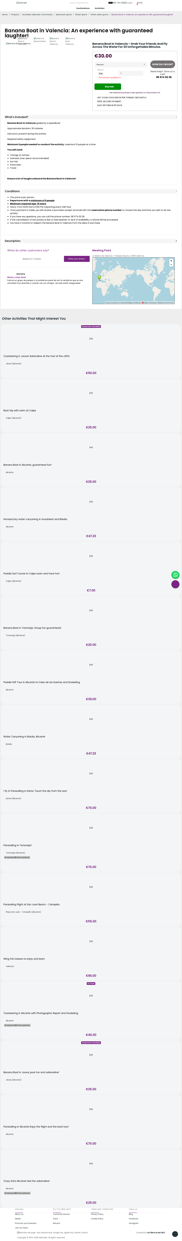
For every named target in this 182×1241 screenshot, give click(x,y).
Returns (56, 1223)
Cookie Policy (97, 1218)
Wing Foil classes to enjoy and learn (24, 958)
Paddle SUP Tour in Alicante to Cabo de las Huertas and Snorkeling (41, 682)
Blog (131, 1214)
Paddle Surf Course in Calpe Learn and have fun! (31, 573)
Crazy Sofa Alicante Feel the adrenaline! (26, 1181)
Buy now (109, 86)
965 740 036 (118, 2)
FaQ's (55, 1218)
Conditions (12, 191)
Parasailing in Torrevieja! (17, 845)
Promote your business (25, 1223)
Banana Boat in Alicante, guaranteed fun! (27, 464)
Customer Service (61, 1214)
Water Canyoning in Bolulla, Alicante (24, 736)
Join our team (21, 1227)
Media (18, 1218)
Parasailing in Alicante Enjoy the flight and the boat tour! (36, 1126)
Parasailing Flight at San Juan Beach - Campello (31, 904)
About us (19, 1214)
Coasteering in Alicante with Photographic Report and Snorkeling (40, 1013)
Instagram (134, 1223)
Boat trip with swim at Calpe (19, 410)
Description (12, 241)
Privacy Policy (97, 1214)
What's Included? (16, 117)
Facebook (133, 1218)
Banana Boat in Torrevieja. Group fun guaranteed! (32, 628)
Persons (100, 64)
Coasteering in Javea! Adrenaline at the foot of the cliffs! (36, 356)
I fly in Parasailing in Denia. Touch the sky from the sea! (35, 791)
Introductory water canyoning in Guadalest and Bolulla (35, 519)
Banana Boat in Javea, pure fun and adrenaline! (31, 1072)
